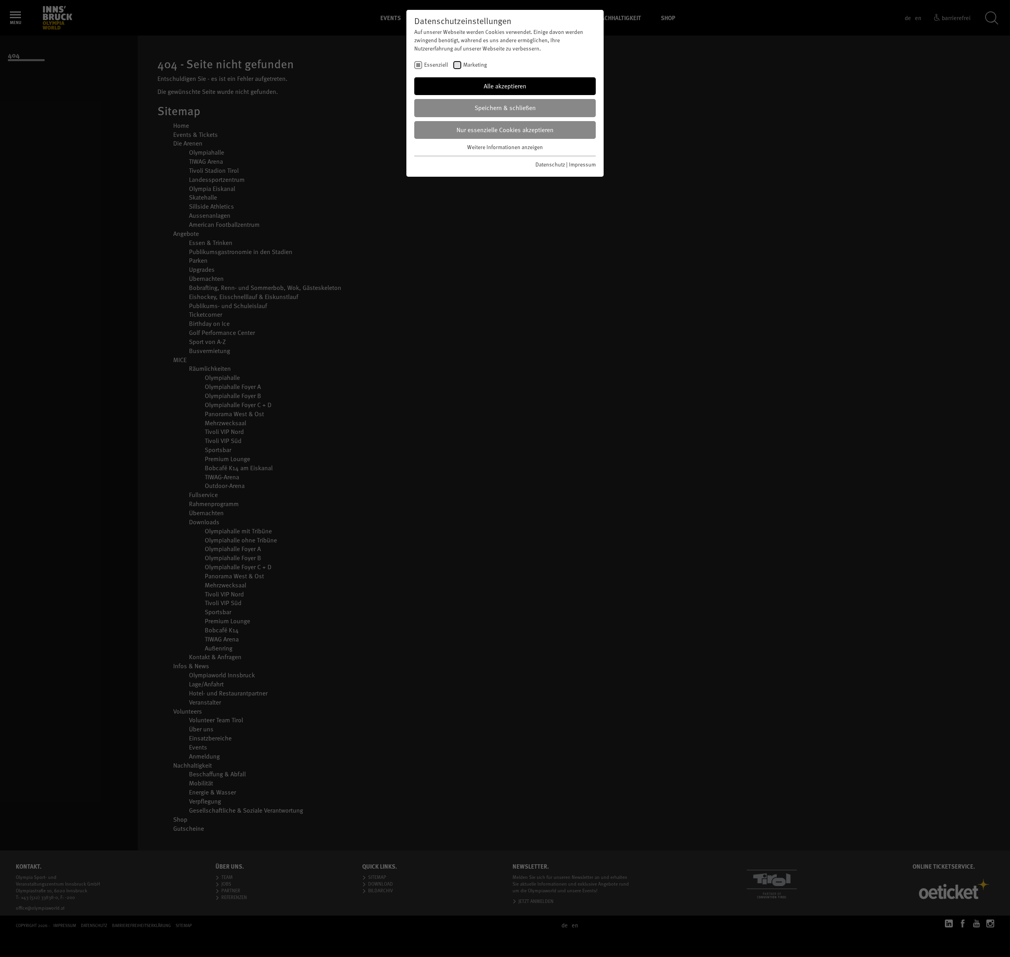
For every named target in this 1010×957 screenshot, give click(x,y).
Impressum (582, 164)
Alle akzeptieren (505, 86)
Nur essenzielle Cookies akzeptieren (505, 130)
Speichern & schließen (505, 107)
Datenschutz (550, 164)
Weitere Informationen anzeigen (505, 147)
